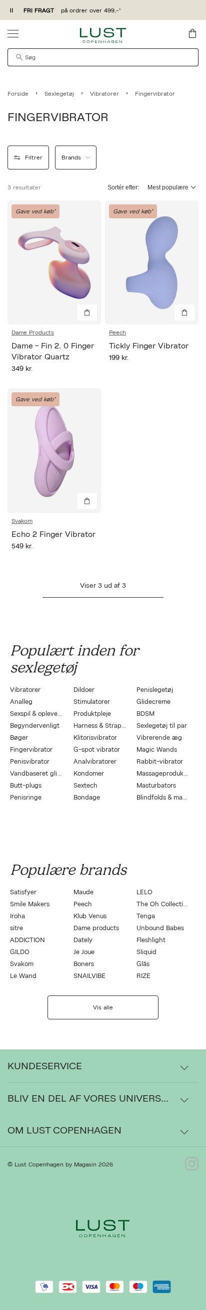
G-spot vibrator (97, 750)
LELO (144, 892)
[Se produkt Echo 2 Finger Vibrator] (54, 450)
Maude (84, 892)
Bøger (19, 738)
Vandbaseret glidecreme (46, 774)
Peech (117, 332)
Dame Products (33, 332)
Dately (83, 940)
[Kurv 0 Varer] (192, 33)
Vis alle (103, 1007)
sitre (16, 928)
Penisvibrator (30, 762)
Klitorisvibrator (95, 738)
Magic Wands (156, 750)
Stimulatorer (92, 702)
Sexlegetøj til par (161, 726)
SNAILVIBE (90, 976)
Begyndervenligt (35, 726)
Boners (84, 964)
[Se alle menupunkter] (13, 33)
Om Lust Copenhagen (65, 1131)
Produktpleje (92, 714)
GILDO (20, 952)
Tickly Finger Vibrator (148, 346)
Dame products (96, 928)
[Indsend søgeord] (20, 57)
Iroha (17, 916)
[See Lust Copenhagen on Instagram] (191, 1164)
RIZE (143, 976)
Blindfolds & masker (165, 798)
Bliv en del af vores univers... (88, 1099)
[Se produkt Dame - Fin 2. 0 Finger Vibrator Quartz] (54, 262)
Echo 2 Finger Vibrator (54, 534)
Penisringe (26, 798)
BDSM (145, 714)
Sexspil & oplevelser (39, 714)
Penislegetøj (154, 690)
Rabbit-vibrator (159, 762)
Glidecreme (153, 702)
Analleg (21, 702)
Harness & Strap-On (104, 726)
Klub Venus (90, 916)
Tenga (145, 916)
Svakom (22, 521)
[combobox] (103, 57)
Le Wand (23, 976)
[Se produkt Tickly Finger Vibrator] (151, 262)
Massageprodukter (164, 774)
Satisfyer (23, 892)
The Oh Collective (163, 904)
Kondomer (89, 774)
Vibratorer (25, 690)
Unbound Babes (160, 928)
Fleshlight (151, 940)
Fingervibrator (31, 750)
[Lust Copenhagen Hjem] (103, 35)
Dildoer (84, 690)
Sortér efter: (123, 187)
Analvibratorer (95, 762)
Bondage (87, 798)
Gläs (143, 964)
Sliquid (146, 952)
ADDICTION (27, 940)
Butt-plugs (26, 786)
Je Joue (84, 952)
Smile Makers (30, 904)
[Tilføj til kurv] (87, 313)
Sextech (86, 786)
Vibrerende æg (159, 738)
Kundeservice (45, 1066)
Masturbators (156, 786)
